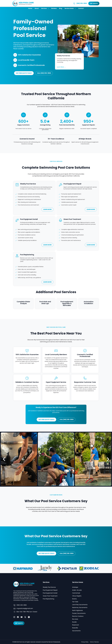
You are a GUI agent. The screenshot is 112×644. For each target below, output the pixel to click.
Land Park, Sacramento (79, 604)
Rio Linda (75, 619)
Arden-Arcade (77, 590)
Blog (60, 8)
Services (44, 8)
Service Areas (69, 8)
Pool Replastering (48, 599)
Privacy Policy (84, 642)
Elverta (74, 599)
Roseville (75, 628)
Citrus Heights (76, 596)
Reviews (54, 8)
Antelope (75, 587)
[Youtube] (21, 617)
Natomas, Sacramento (79, 607)
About (37, 8)
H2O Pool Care (26, 2)
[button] (4, 459)
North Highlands (77, 610)
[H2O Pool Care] (15, 3)
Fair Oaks (75, 601)
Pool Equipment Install (50, 593)
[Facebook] (18, 617)
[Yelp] (25, 617)
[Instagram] (14, 617)
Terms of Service (94, 642)
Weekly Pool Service (49, 587)
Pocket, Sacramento (79, 613)
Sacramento (76, 630)
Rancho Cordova (77, 616)
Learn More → (61, 67)
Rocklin (74, 622)
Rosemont (75, 625)
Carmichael (76, 593)
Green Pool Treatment (50, 596)
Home (30, 8)
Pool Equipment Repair (50, 590)
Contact (81, 8)
